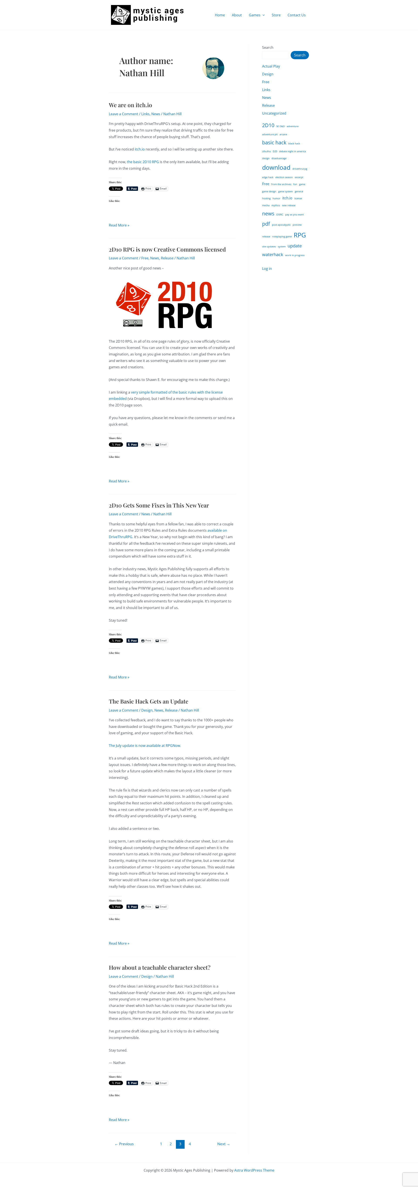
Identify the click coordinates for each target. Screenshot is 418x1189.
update (295, 246)
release (266, 236)
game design (269, 191)
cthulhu (266, 151)
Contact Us (297, 15)
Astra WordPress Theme (254, 1170)
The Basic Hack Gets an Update (148, 701)
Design (147, 710)
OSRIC (279, 214)
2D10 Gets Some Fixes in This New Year (159, 505)
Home (220, 15)
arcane (283, 134)
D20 (275, 151)
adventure (292, 126)
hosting (266, 198)
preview (297, 224)
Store (276, 15)
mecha (266, 205)
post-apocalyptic (281, 224)
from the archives (281, 184)
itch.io (140, 149)
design (266, 158)
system (282, 246)
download (276, 167)
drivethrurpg (299, 168)
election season (284, 177)
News (155, 114)
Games (254, 15)
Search (267, 47)
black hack (294, 143)
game (302, 184)
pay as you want (294, 214)
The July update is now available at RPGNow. (145, 745)
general (299, 191)
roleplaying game (282, 236)
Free (144, 258)
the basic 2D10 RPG (143, 161)
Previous (124, 1143)
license (298, 198)
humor (276, 198)
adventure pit (270, 134)
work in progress (295, 255)
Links (145, 114)
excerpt (299, 177)
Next (223, 1143)
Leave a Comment (123, 114)
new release (288, 205)
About (237, 15)
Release (167, 258)
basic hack (274, 142)
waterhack (272, 254)
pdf (266, 223)
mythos (275, 205)
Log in (267, 268)
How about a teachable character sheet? (160, 967)
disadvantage (279, 158)
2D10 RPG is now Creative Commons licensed (167, 249)
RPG (300, 235)
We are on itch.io (130, 105)
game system (285, 191)
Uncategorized (274, 113)
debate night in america (292, 151)
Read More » (119, 226)
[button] (262, 15)
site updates (269, 246)
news (268, 213)
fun (295, 184)
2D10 (268, 125)
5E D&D (280, 126)
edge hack (267, 177)
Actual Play (271, 66)
